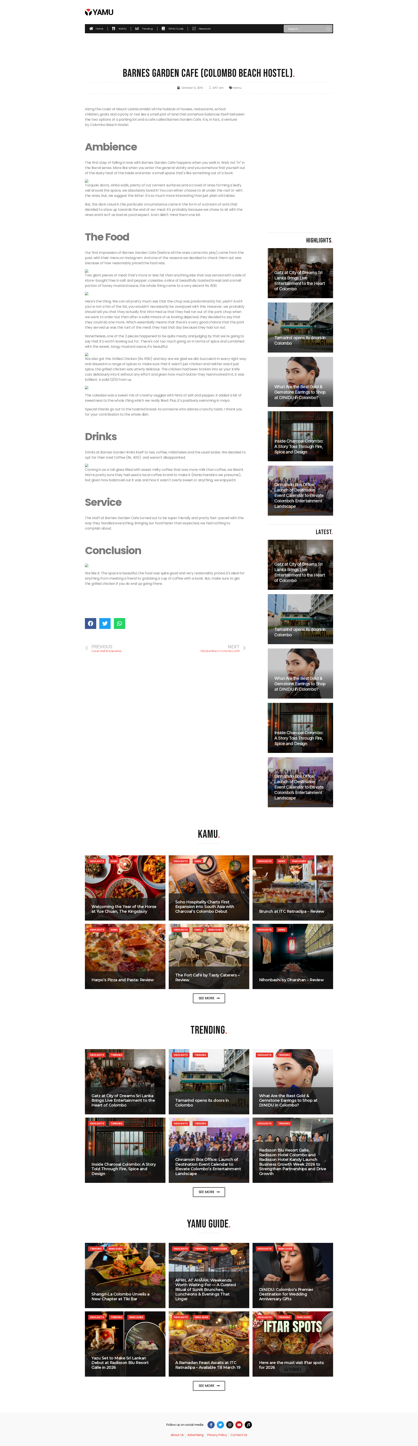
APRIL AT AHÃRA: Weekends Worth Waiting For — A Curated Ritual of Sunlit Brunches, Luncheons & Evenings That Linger (205, 1289)
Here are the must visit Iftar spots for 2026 (291, 1365)
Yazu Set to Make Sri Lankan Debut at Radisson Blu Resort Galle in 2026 (119, 1363)
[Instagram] (229, 1424)
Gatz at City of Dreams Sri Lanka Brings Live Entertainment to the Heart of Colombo (123, 1100)
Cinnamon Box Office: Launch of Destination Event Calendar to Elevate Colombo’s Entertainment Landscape (208, 1166)
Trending (116, 1055)
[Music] (248, 1424)
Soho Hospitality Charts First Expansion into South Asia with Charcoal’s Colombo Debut (204, 907)
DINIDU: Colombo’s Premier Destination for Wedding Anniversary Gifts (286, 1294)
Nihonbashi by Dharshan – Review (291, 980)
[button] (209, 998)
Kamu (237, 88)
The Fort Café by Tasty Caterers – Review (207, 977)
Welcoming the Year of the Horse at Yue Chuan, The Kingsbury (124, 909)
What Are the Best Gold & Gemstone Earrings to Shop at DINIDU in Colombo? (288, 1100)
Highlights (97, 861)
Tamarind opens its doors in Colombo (202, 1103)
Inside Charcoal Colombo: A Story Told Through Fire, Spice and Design (123, 1169)
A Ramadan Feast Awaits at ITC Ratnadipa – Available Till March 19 (208, 1365)
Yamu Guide (299, 861)
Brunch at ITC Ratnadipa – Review (291, 911)
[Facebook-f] (211, 1424)
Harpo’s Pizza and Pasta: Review (122, 980)
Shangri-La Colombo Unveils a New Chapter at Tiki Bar (120, 1296)
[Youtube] (239, 1424)
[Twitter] (220, 1424)
